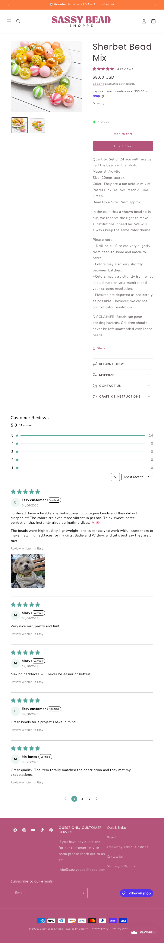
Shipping (98, 83)
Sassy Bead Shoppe (51, 928)
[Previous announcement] (8, 4)
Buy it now (123, 146)
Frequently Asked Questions (127, 847)
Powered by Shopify (76, 928)
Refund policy (100, 928)
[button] (9, 21)
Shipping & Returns (121, 866)
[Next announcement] (155, 4)
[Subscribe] (82, 893)
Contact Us (115, 857)
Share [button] (101, 348)
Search (112, 837)
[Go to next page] (97, 799)
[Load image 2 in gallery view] (37, 125)
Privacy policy (121, 928)
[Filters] (115, 477)
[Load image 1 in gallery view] (19, 125)
